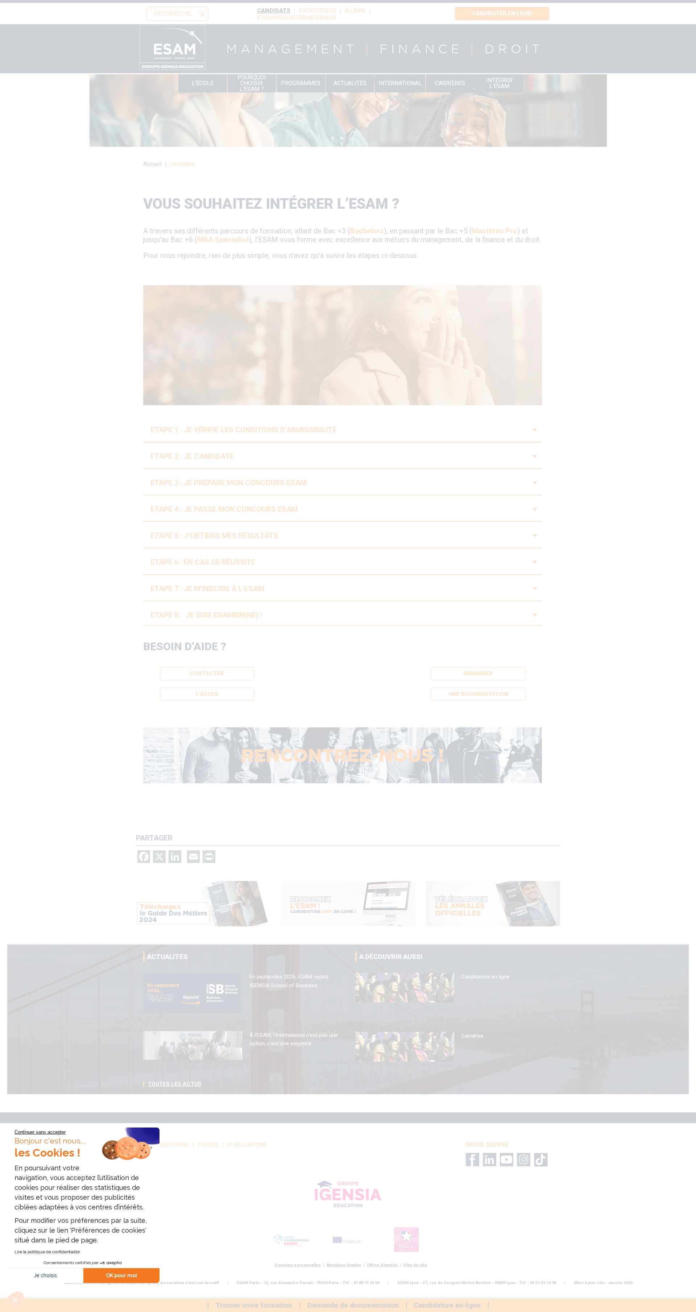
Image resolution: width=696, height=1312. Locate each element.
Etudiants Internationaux (296, 18)
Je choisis (45, 1275)
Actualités (350, 83)
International (400, 83)
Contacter (207, 673)
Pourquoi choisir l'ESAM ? (251, 83)
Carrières (450, 83)
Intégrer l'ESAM (499, 83)
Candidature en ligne (485, 976)
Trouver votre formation (254, 1305)
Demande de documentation (353, 1305)
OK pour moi (121, 1275)
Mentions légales (344, 1265)
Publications (247, 1144)
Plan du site (415, 1265)
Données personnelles (298, 1265)
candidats (273, 11)
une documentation (478, 694)
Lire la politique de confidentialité (47, 1251)
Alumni (355, 11)
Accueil (152, 164)
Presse (208, 1144)
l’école (207, 694)
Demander (478, 673)
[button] (15, 1299)
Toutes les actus (175, 1084)
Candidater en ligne (502, 13)
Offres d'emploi (382, 1265)
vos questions (167, 1144)
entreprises (317, 11)
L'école (203, 83)
